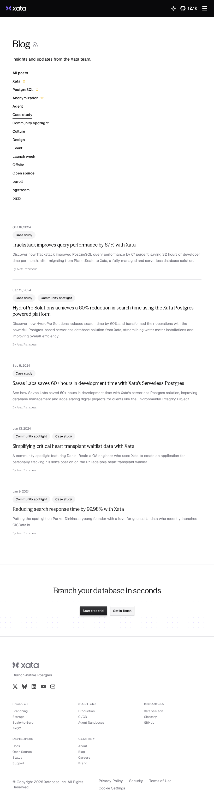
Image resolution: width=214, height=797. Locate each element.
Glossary (150, 717)
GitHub (149, 722)
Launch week (24, 156)
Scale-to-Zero (23, 722)
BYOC (17, 728)
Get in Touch (122, 611)
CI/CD (82, 717)
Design (19, 139)
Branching (20, 711)
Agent (18, 106)
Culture (19, 131)
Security (136, 780)
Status (17, 757)
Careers (84, 757)
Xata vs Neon (153, 711)
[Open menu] (204, 8)
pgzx (17, 198)
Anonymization (25, 98)
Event (17, 148)
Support (18, 763)
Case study (22, 114)
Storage (19, 717)
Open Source (22, 752)
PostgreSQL (23, 89)
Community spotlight (31, 123)
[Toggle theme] (173, 8)
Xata (16, 81)
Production (86, 711)
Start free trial (93, 611)
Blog (81, 752)
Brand (82, 763)
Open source (23, 173)
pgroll (18, 181)
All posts (20, 73)
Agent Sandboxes (91, 722)
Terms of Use (160, 780)
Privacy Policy (111, 780)
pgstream (21, 189)
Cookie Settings (112, 788)
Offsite (18, 164)
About (82, 746)
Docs (16, 746)
